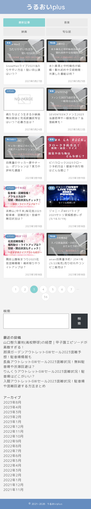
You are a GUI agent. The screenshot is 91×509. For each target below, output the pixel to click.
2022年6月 (12, 455)
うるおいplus (45, 7)
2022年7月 (12, 451)
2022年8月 (12, 446)
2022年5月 (12, 460)
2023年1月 (12, 421)
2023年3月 (12, 412)
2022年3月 (12, 470)
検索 (6, 311)
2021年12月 (13, 485)
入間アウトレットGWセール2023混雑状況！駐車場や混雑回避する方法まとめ (44, 383)
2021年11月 (13, 489)
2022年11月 (13, 431)
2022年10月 (13, 436)
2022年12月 (13, 426)
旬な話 (67, 32)
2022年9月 (12, 441)
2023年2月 (12, 417)
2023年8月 (12, 402)
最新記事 (24, 22)
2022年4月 (12, 465)
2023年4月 (12, 407)
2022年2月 (12, 475)
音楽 (67, 22)
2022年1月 (12, 480)
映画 (24, 32)
